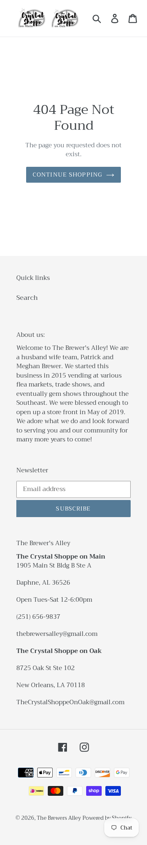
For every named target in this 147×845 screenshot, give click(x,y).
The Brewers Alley (59, 818)
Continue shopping (67, 174)
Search (27, 298)
